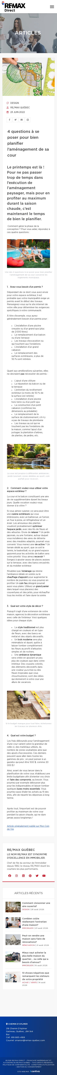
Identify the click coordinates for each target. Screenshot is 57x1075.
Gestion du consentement (29, 1067)
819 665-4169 (18, 1037)
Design (14, 103)
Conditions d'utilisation (42, 1065)
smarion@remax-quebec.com (30, 1041)
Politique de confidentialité (16, 1065)
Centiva (35, 1071)
